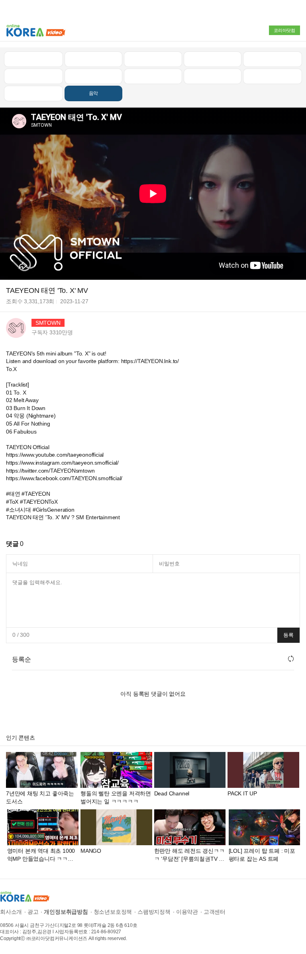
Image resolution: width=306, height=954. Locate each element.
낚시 (33, 76)
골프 (272, 59)
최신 (33, 59)
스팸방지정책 (154, 912)
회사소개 (11, 912)
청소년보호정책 (113, 912)
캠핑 (93, 76)
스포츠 (272, 76)
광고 (33, 912)
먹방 (33, 93)
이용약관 (187, 912)
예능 (153, 76)
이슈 (213, 76)
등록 (288, 635)
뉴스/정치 (153, 59)
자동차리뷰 (212, 59)
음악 (93, 93)
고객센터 (215, 912)
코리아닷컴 (284, 30)
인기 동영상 (93, 59)
